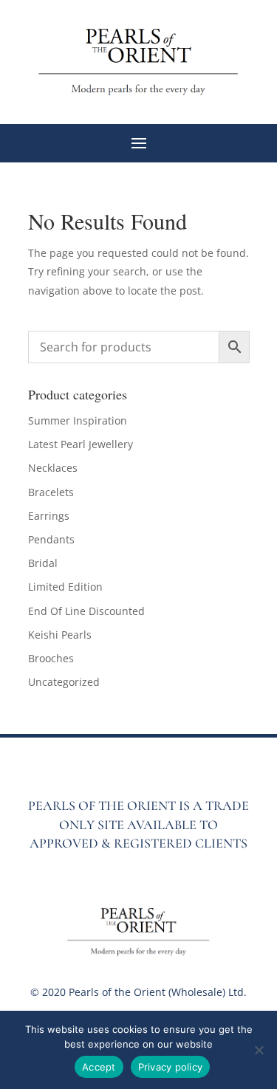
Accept (99, 1067)
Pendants (51, 539)
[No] (258, 1049)
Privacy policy (170, 1067)
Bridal (43, 563)
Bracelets (51, 492)
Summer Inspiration (77, 420)
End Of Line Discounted (86, 611)
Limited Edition (65, 587)
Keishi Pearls (60, 635)
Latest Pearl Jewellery (80, 444)
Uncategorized (64, 682)
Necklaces (53, 468)
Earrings (48, 516)
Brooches (51, 658)
